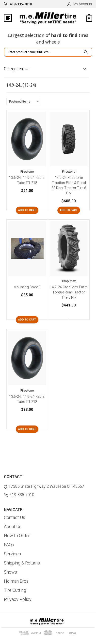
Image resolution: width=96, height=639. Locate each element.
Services (12, 553)
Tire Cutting (15, 590)
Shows (10, 572)
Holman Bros (16, 581)
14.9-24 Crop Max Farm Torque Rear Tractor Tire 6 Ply (69, 292)
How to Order (17, 535)
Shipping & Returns (22, 562)
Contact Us (14, 517)
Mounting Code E (27, 287)
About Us (12, 526)
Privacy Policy (18, 599)
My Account (82, 4)
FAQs (9, 544)
